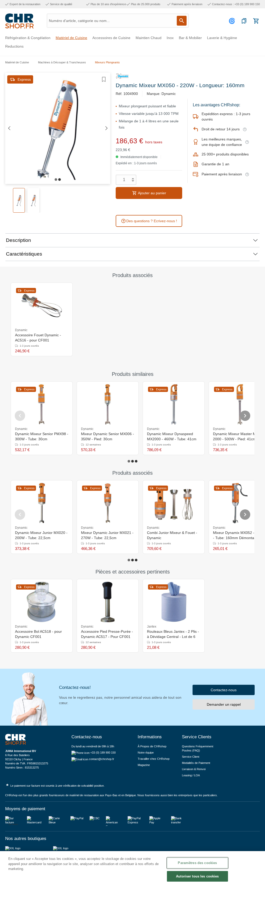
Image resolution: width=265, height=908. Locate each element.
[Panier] (256, 21)
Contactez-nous (224, 690)
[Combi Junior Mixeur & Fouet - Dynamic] (173, 503)
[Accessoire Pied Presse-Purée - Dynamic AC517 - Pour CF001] (107, 602)
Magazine (144, 764)
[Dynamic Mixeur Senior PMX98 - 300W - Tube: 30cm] (41, 404)
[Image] (56, 179)
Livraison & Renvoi (193, 769)
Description (18, 240)
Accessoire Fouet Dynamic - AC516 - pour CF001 (38, 337)
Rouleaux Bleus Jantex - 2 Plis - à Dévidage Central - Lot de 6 (173, 634)
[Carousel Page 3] (136, 461)
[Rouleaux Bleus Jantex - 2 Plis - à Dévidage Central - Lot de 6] (173, 602)
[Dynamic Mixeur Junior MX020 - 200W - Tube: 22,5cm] (41, 503)
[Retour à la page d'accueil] (19, 20)
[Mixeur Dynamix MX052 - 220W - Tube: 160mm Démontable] (239, 503)
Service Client (190, 756)
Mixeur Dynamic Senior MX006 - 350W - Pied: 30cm (107, 436)
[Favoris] (244, 21)
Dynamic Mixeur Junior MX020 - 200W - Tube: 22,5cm (41, 535)
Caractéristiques (24, 254)
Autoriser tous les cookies (197, 876)
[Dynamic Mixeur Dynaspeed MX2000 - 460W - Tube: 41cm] (173, 404)
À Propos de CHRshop (152, 746)
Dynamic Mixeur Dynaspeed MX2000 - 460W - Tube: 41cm (171, 436)
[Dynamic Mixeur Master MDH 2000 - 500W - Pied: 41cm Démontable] (239, 404)
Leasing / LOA (191, 775)
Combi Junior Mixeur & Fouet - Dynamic (172, 535)
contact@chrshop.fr (101, 759)
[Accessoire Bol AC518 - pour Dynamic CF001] (41, 602)
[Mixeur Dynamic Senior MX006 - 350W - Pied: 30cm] (107, 404)
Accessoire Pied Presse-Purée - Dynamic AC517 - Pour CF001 (107, 634)
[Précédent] (9, 128)
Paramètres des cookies (197, 863)
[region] (132, 879)
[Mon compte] (232, 21)
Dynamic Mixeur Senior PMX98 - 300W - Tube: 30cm (41, 436)
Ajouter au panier (151, 193)
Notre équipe (146, 752)
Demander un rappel (224, 704)
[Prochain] (106, 128)
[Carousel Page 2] (132, 461)
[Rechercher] (182, 21)
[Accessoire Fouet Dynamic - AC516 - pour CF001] (41, 305)
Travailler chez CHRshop (154, 758)
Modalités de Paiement (196, 762)
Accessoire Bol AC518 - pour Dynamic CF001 (38, 634)
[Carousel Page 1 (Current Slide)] (129, 461)
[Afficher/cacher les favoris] (103, 79)
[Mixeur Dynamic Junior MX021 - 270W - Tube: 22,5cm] (107, 503)
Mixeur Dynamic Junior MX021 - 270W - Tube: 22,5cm (107, 535)
